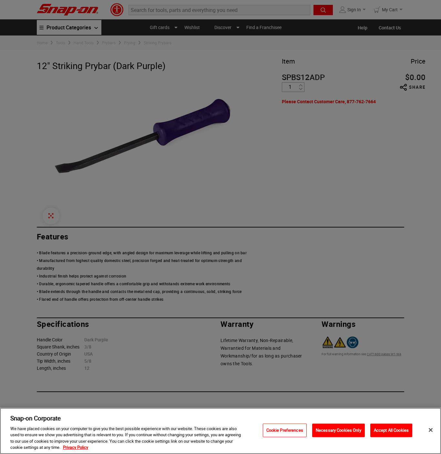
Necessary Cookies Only (338, 430)
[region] (220, 431)
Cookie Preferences (284, 430)
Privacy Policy (75, 447)
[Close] (431, 430)
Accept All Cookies (391, 430)
